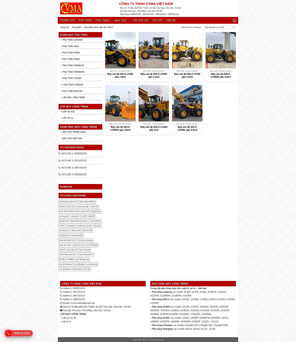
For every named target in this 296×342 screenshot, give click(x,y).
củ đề (83, 216)
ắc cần (87, 269)
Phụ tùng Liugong (73, 40)
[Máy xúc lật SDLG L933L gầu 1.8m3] (120, 50)
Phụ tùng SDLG (71, 46)
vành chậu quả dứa (68, 255)
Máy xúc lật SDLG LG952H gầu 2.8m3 (120, 128)
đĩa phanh (77, 269)
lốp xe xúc (76, 230)
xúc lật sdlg (79, 264)
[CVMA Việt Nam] (87, 8)
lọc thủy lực (64, 230)
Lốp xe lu (68, 118)
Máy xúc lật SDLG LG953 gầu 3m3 (153, 128)
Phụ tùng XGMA (71, 52)
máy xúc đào (78, 245)
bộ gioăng (96, 211)
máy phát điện (77, 235)
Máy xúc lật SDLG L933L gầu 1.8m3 (120, 75)
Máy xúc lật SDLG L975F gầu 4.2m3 (187, 75)
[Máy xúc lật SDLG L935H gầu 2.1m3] (154, 50)
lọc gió (97, 226)
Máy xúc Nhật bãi (72, 138)
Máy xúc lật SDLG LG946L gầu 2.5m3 (187, 128)
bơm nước (75, 211)
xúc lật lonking (66, 264)
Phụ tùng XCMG (71, 59)
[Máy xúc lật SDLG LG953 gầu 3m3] (154, 103)
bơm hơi (71, 207)
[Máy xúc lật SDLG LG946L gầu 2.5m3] (187, 103)
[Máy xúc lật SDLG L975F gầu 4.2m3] (187, 50)
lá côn (89, 226)
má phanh (64, 235)
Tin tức (157, 20)
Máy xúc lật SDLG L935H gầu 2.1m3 (153, 75)
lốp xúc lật (87, 230)
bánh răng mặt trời (87, 202)
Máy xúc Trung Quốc (74, 132)
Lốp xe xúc (69, 112)
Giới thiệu (85, 20)
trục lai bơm (85, 250)
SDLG (62, 250)
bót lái (62, 207)
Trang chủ (67, 20)
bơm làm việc (83, 207)
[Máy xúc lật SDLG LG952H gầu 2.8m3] (120, 103)
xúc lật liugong (82, 259)
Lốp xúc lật (140, 20)
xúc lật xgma (65, 269)
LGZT (62, 226)
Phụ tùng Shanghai (73, 72)
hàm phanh (96, 221)
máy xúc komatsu (85, 240)
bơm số (85, 211)
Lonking (80, 226)
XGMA (70, 259)
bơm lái (95, 207)
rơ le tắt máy (92, 245)
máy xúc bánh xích (67, 240)
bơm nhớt (64, 211)
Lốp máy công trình (74, 97)
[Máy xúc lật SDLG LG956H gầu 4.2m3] (221, 50)
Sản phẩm (76, 27)
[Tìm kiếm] (234, 20)
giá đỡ (91, 216)
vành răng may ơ (86, 255)
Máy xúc (121, 20)
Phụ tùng (102, 20)
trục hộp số (72, 250)
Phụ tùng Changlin (73, 65)
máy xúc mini (65, 245)
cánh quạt (64, 216)
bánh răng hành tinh (68, 202)
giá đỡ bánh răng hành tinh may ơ (74, 221)
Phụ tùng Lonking (73, 85)
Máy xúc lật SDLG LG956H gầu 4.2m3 (221, 75)
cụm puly (74, 216)
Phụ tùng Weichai (72, 91)
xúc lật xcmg (92, 264)
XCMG (62, 259)
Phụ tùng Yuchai (72, 78)
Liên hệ (171, 20)
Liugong (70, 226)
